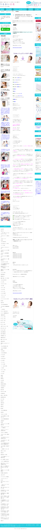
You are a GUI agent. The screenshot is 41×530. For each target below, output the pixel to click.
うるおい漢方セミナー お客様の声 (5, 441)
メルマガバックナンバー (4, 478)
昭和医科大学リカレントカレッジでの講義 (5, 267)
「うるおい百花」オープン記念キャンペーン (5, 233)
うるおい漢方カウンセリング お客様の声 (5, 438)
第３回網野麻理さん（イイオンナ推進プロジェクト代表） (5, 501)
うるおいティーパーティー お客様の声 (5, 430)
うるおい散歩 (3, 241)
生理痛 (2, 387)
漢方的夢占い (3, 335)
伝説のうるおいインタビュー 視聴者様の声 (5, 464)
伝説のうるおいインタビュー (5, 482)
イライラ (3, 364)
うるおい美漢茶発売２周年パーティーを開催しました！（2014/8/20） (5, 213)
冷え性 (36, 188)
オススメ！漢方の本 (4, 311)
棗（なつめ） (3, 328)
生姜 (2, 302)
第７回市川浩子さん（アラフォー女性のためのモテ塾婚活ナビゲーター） (5, 515)
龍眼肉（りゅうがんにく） (5, 344)
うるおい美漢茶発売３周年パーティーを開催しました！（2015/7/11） (5, 202)
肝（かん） (3, 318)
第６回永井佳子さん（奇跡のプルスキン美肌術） (5, 511)
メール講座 (37, 9)
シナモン (3, 289)
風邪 (2, 406)
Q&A (2, 412)
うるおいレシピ (4, 414)
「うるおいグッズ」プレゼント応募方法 (5, 485)
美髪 (39, 192)
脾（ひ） (3, 322)
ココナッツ (3, 287)
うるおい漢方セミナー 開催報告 (5, 259)
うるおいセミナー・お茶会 (10, 11)
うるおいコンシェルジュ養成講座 (5, 251)
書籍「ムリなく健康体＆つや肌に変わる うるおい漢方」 (5, 467)
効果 (37, 188)
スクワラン (3, 291)
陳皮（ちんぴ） (4, 339)
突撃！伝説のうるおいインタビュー (5, 488)
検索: (36, 14)
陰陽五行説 (3, 337)
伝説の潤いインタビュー (22, 9)
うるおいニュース (3, 238)
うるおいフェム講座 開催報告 (5, 254)
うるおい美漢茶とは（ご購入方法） (5, 416)
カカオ (2, 285)
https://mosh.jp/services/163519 (17, 47)
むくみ (2, 360)
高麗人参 (3, 341)
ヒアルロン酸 (3, 293)
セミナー (15, 9)
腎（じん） (3, 324)
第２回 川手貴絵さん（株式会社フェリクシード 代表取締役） (5, 497)
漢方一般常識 (3, 333)
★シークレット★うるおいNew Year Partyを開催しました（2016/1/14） (5, 192)
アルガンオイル (3, 283)
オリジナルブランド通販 (5, 476)
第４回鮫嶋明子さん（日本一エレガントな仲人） (5, 504)
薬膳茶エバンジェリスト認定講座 (5, 270)
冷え (2, 380)
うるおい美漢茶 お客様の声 (5, 446)
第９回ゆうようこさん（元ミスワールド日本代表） (5, 518)
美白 (37, 192)
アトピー (2, 362)
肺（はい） (3, 320)
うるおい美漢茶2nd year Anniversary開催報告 (5, 264)
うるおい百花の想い (4, 346)
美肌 (38, 192)
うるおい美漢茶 (4, 410)
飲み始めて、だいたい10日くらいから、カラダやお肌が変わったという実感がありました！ (5, 178)
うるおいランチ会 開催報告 (5, 256)
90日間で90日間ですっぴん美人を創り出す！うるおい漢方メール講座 (23, 324)
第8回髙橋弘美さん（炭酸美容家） (5, 494)
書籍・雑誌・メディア (5, 278)
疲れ (2, 389)
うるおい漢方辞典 (4, 304)
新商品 (2, 276)
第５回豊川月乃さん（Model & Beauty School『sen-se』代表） (5, 508)
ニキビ (2, 371)
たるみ (2, 356)
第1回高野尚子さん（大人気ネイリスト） (5, 491)
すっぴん (3, 354)
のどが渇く (3, 358)
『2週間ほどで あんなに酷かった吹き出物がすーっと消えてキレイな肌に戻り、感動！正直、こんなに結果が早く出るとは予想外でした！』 (5, 124)
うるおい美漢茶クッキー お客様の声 (5, 457)
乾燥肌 (2, 375)
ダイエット (3, 369)
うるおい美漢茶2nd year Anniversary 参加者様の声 (5, 444)
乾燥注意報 (3, 274)
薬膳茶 (38, 193)
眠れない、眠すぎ (4, 395)
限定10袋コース (4, 454)
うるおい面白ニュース (4, 243)
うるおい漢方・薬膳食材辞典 (5, 307)
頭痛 (2, 404)
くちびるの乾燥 (4, 352)
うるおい (37, 181)
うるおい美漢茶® (8, 9)
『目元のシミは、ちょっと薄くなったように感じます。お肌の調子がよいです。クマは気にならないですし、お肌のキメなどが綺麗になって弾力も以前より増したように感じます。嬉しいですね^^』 (5, 111)
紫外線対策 (3, 397)
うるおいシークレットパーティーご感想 (5, 427)
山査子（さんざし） (4, 326)
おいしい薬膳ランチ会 (4, 459)
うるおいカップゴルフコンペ (5, 248)
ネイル (2, 373)
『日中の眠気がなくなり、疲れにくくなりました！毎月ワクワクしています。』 (5, 150)
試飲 (2, 452)
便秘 (2, 378)
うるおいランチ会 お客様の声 (5, 435)
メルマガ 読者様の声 (5, 461)
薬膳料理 (36, 193)
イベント (3, 245)
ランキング (3, 272)
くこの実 (3, 309)
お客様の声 (2, 9)
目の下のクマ (3, 391)
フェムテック (37, 187)
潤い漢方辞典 (31, 9)
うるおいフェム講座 (4, 432)
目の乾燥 (3, 393)
